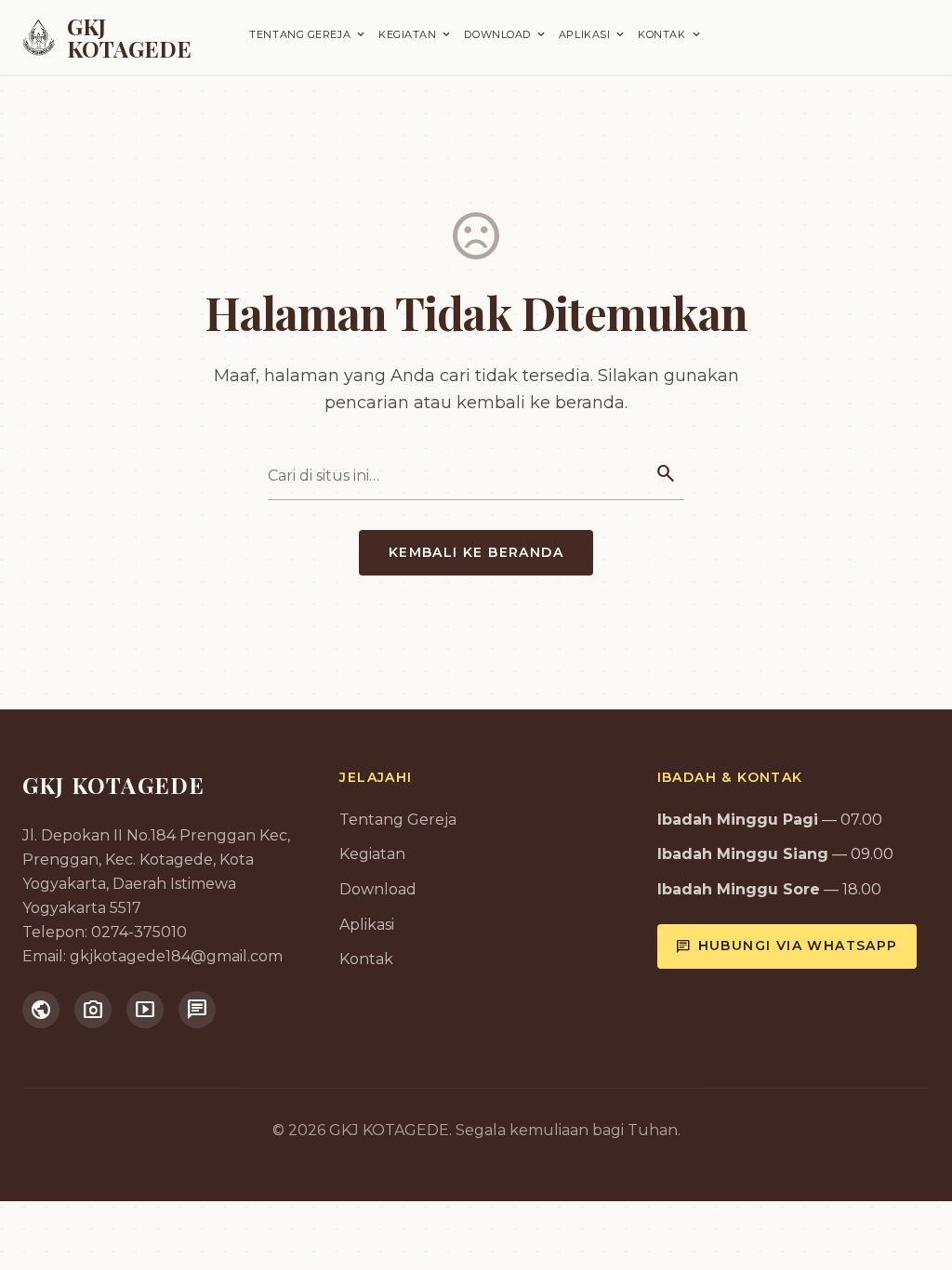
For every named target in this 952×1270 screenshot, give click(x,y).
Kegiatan (415, 34)
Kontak (670, 34)
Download (505, 34)
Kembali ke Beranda (476, 552)
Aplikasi (593, 34)
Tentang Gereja (308, 34)
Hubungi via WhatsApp (787, 946)
